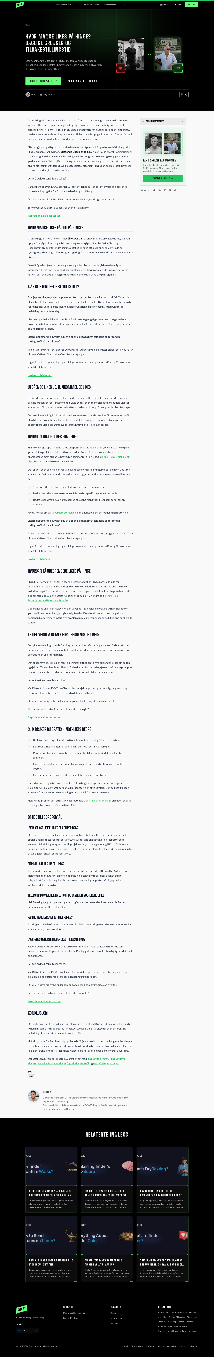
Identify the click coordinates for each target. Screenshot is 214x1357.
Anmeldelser (110, 4)
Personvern (137, 1346)
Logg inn (177, 4)
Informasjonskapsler (188, 1346)
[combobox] (27, 1330)
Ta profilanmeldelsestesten (44, 215)
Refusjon (150, 1346)
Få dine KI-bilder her (40, 375)
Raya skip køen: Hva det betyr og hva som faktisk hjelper (176, 1331)
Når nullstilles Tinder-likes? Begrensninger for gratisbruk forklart (177, 1312)
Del (182, 94)
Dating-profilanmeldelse (67, 4)
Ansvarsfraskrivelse (167, 1346)
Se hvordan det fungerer (83, 80)
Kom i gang (191, 4)
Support (114, 1323)
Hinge (31, 1076)
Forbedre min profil (41, 80)
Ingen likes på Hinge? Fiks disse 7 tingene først (176, 1317)
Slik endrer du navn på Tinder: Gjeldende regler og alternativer (176, 1321)
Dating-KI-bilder (91, 4)
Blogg (124, 4)
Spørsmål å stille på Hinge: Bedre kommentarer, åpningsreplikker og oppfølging (173, 1326)
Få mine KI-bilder (161, 178)
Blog (27, 25)
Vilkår (126, 1346)
